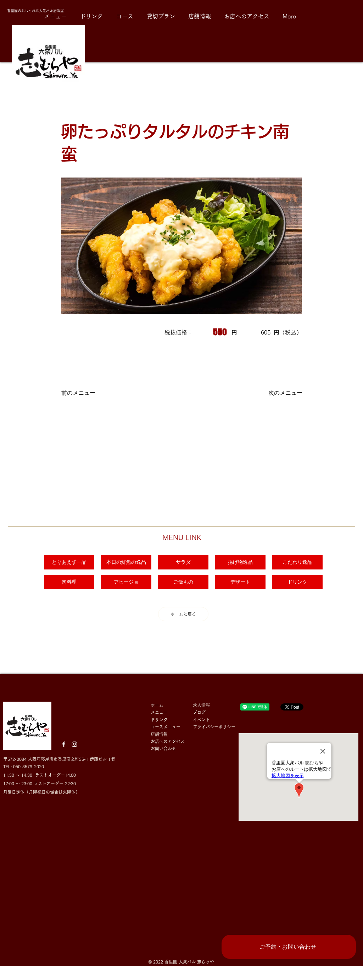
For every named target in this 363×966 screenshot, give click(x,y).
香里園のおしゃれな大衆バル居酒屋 (36, 10)
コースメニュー (165, 727)
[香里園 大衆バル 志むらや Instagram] (74, 744)
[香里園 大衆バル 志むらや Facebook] (63, 744)
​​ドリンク (159, 720)
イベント (203, 720)
